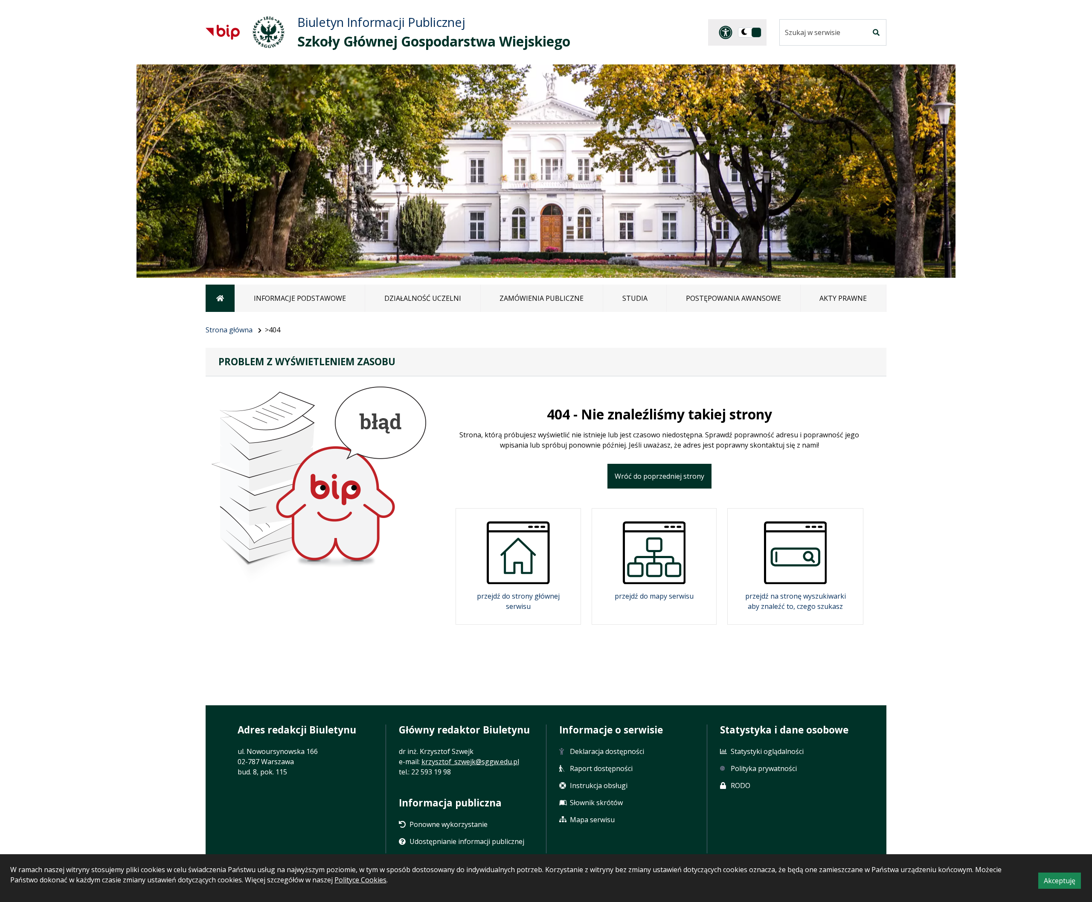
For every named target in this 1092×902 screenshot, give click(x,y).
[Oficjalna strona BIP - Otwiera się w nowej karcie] (223, 32)
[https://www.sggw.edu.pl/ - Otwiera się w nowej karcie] (269, 32)
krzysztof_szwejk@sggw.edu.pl (470, 761)
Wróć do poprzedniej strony (659, 476)
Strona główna (229, 330)
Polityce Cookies (360, 880)
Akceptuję (1062, 882)
